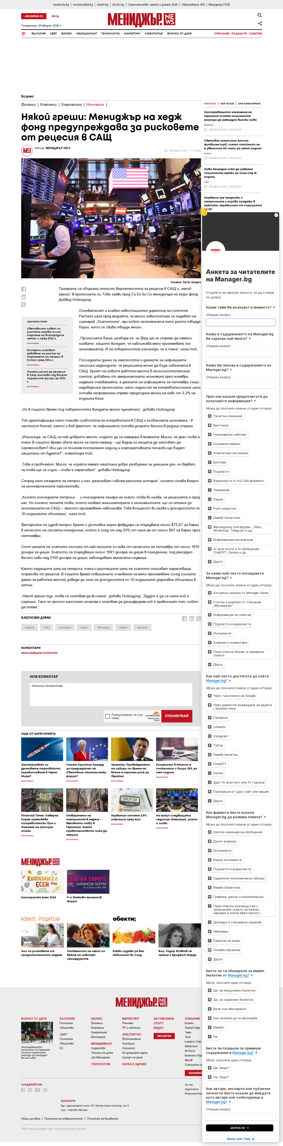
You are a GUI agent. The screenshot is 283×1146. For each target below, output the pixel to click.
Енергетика (99, 1032)
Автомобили (164, 1018)
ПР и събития (131, 1027)
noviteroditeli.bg (83, 4)
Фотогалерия (131, 1039)
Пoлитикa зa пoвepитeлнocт (63, 1118)
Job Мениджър (100, 1057)
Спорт (159, 1023)
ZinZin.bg (118, 4)
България (39, 34)
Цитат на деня (132, 1057)
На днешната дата (134, 1052)
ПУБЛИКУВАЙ (176, 716)
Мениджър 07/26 (219, 4)
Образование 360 (193, 4)
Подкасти (239, 34)
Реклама (127, 1023)
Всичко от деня (179, 34)
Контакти (68, 1101)
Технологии (110, 34)
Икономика (98, 1037)
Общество (67, 1027)
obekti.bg (102, 4)
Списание (221, 34)
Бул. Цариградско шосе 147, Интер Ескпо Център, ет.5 (95, 1105)
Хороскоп (128, 1048)
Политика (66, 1023)
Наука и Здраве (134, 1064)
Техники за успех (102, 1052)
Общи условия (30, 1118)
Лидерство (98, 1048)
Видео (159, 1027)
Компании (97, 1027)
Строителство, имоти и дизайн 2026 (153, 4)
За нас (189, 1084)
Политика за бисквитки (102, 1118)
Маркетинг (132, 34)
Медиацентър (193, 1093)
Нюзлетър (164, 1036)
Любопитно (154, 34)
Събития (255, 34)
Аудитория (191, 1089)
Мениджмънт (86, 34)
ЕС (61, 1048)
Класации (128, 1043)
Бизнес (66, 34)
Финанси (97, 1023)
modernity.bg (61, 4)
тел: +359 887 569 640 (74, 1110)
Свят (53, 34)
